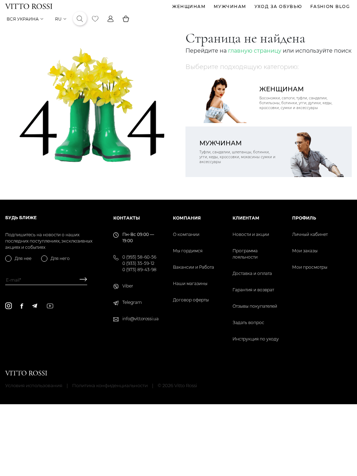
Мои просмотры (309, 267)
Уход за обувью (278, 6)
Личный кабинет (310, 234)
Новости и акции (251, 234)
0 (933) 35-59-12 (138, 263)
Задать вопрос (248, 322)
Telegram (132, 302)
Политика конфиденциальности (110, 385)
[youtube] (50, 306)
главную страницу (254, 50)
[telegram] (34, 306)
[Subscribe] (80, 280)
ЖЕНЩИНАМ (189, 6)
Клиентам (246, 218)
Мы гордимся (188, 250)
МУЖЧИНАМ (230, 6)
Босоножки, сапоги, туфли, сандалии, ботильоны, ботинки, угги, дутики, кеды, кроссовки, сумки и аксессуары (295, 97)
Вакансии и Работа (193, 267)
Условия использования (33, 385)
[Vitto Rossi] (28, 6)
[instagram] (8, 305)
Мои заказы (305, 250)
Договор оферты (191, 299)
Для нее (23, 258)
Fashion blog (330, 6)
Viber (127, 286)
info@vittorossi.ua (140, 318)
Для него (60, 258)
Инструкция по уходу (256, 338)
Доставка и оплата (252, 273)
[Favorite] (95, 19)
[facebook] (21, 306)
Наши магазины (190, 283)
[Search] (80, 19)
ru (58, 19)
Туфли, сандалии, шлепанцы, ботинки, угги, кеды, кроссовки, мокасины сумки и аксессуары (237, 151)
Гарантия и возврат (253, 289)
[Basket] (126, 19)
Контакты (126, 218)
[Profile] (110, 19)
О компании (186, 234)
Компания (187, 218)
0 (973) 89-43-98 (139, 269)
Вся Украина (23, 19)
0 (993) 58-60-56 (139, 257)
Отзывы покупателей (255, 306)
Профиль (304, 218)
